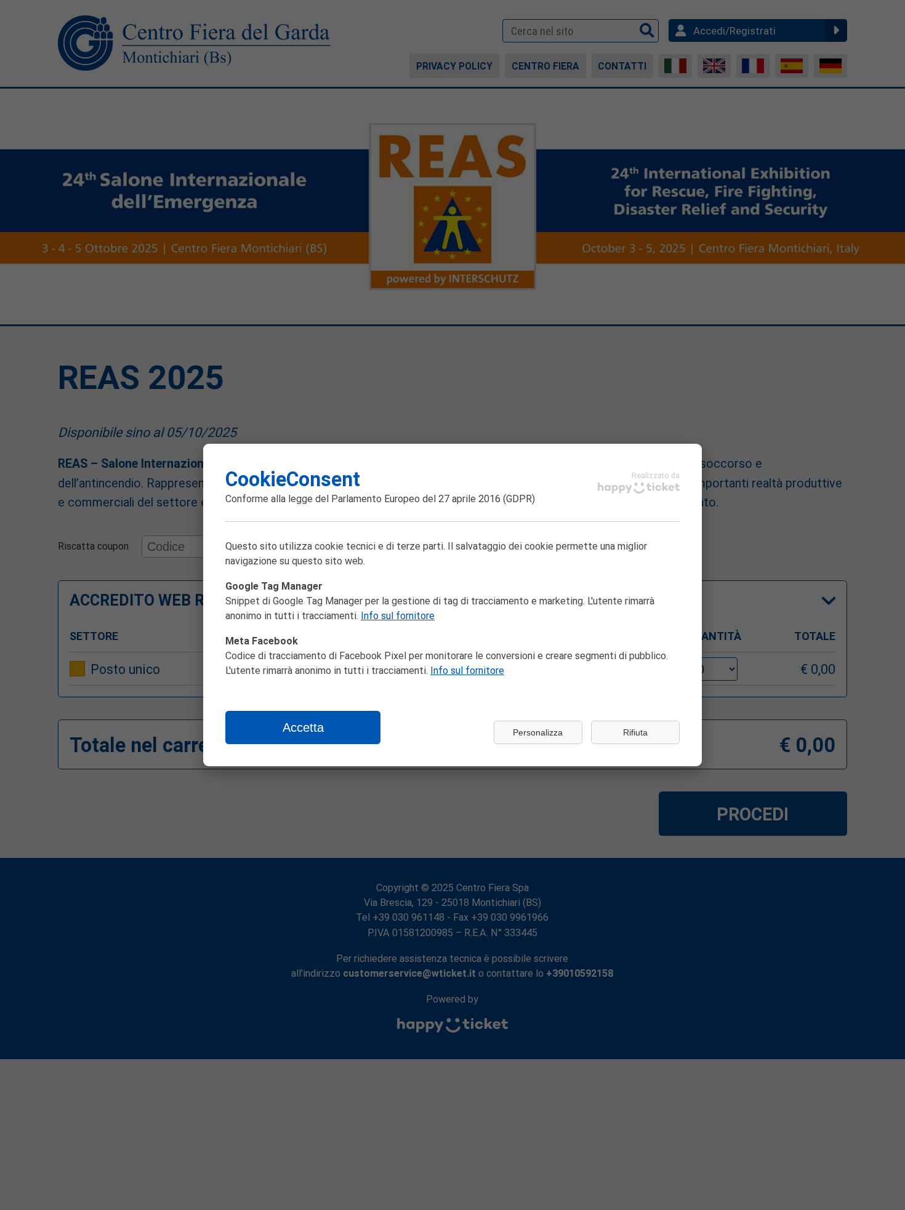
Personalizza (538, 732)
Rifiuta (635, 732)
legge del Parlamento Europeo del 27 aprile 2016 (394, 498)
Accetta (303, 727)
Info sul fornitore (398, 615)
